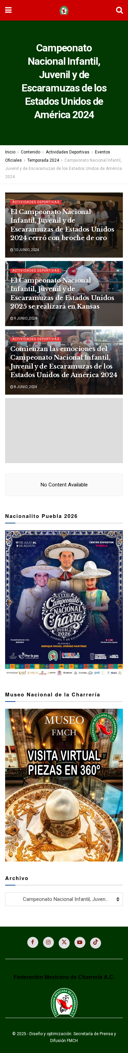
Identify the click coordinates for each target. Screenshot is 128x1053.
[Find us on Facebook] (32, 942)
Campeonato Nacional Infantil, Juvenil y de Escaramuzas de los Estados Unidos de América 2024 (63, 168)
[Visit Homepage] (64, 10)
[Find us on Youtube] (79, 942)
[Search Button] (119, 10)
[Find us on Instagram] (48, 942)
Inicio (10, 152)
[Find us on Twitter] (64, 943)
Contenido (30, 152)
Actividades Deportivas (67, 152)
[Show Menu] (8, 10)
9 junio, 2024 (25, 318)
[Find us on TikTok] (95, 943)
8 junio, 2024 (25, 387)
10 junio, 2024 (26, 250)
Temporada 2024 (43, 160)
